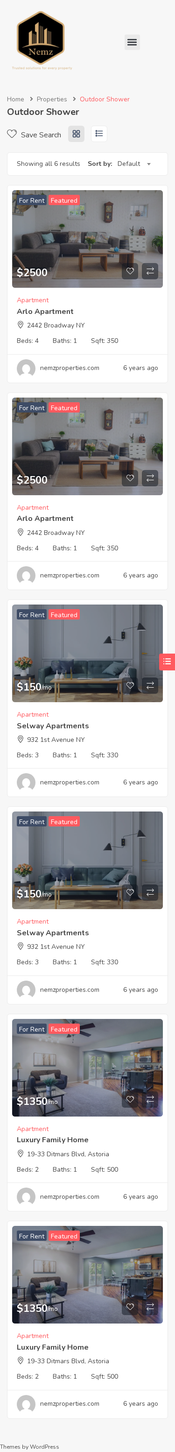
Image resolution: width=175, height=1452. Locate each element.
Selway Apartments (53, 726)
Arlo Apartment (45, 311)
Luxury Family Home (53, 1140)
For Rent (31, 200)
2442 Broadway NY (56, 325)
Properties (52, 99)
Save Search (40, 135)
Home (15, 99)
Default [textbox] (129, 163)
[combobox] (134, 164)
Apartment (33, 300)
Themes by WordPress (29, 1447)
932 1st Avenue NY (56, 739)
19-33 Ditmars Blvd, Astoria (68, 1154)
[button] (132, 42)
